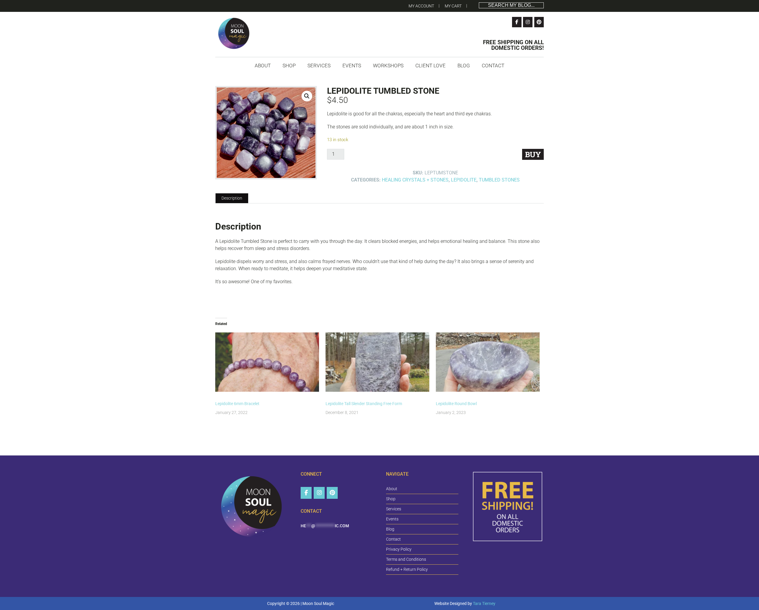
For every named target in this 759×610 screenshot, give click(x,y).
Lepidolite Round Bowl (456, 403)
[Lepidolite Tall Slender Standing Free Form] (378, 362)
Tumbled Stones (499, 180)
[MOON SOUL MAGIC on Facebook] (306, 493)
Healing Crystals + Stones (415, 180)
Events (392, 519)
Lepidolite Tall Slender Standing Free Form (364, 403)
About (391, 488)
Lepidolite (463, 180)
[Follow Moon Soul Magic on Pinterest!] (539, 22)
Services (393, 509)
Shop (391, 498)
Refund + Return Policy (407, 569)
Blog (390, 529)
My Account (421, 6)
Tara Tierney (484, 603)
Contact (393, 539)
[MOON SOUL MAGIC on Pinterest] (332, 493)
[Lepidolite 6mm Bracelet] (267, 362)
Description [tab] (231, 198)
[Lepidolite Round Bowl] (488, 362)
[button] (307, 96)
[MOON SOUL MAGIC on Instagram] (319, 493)
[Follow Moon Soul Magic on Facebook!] (517, 22)
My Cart (453, 6)
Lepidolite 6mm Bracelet (237, 403)
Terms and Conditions (406, 559)
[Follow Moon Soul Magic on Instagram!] (527, 22)
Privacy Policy (399, 549)
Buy (533, 154)
